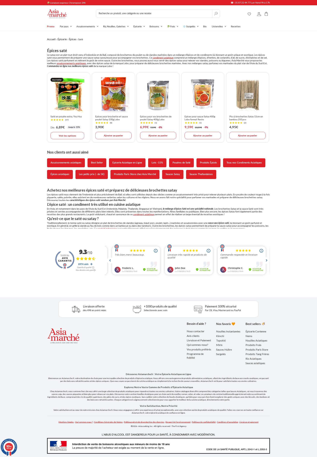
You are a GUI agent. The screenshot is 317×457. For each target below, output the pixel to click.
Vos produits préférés (199, 349)
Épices (72, 39)
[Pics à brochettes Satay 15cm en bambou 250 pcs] (247, 94)
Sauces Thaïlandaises (201, 174)
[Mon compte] (259, 13)
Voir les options (67, 135)
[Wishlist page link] (249, 13)
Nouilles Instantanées (228, 331)
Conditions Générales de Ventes (108, 422)
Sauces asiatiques (255, 363)
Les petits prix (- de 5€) (91, 174)
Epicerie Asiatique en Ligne (127, 162)
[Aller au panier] (266, 13)
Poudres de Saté (181, 162)
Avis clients (193, 335)
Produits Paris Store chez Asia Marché (135, 174)
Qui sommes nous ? (84, 422)
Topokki (221, 340)
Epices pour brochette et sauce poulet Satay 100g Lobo (111, 119)
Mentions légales (66, 422)
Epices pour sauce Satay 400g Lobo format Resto (200, 119)
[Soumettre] (216, 13)
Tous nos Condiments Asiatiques (244, 162)
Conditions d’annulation (227, 422)
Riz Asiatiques (254, 358)
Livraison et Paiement (199, 340)
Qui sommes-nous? (197, 344)
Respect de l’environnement (178, 422)
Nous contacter (195, 331)
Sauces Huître (224, 349)
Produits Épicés (208, 162)
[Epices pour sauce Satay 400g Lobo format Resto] (203, 94)
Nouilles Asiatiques (256, 340)
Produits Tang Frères (257, 354)
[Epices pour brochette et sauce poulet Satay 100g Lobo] (113, 94)
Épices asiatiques (60, 174)
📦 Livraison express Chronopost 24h (66, 2)
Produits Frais (253, 344)
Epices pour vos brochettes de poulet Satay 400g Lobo (156, 119)
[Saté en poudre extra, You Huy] (69, 94)
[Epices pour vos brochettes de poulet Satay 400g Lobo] (158, 94)
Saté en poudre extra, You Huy (66, 118)
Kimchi (220, 336)
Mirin (219, 344)
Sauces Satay (173, 174)
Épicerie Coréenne (256, 331)
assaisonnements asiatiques (71, 63)
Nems (249, 336)
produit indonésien (107, 228)
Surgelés (221, 354)
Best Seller (97, 162)
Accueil (51, 39)
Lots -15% (157, 162)
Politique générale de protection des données (144, 422)
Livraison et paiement (248, 422)
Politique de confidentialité (204, 422)
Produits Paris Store (257, 349)
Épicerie (62, 39)
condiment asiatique (163, 57)
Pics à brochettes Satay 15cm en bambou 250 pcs (246, 119)
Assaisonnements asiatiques (66, 162)
